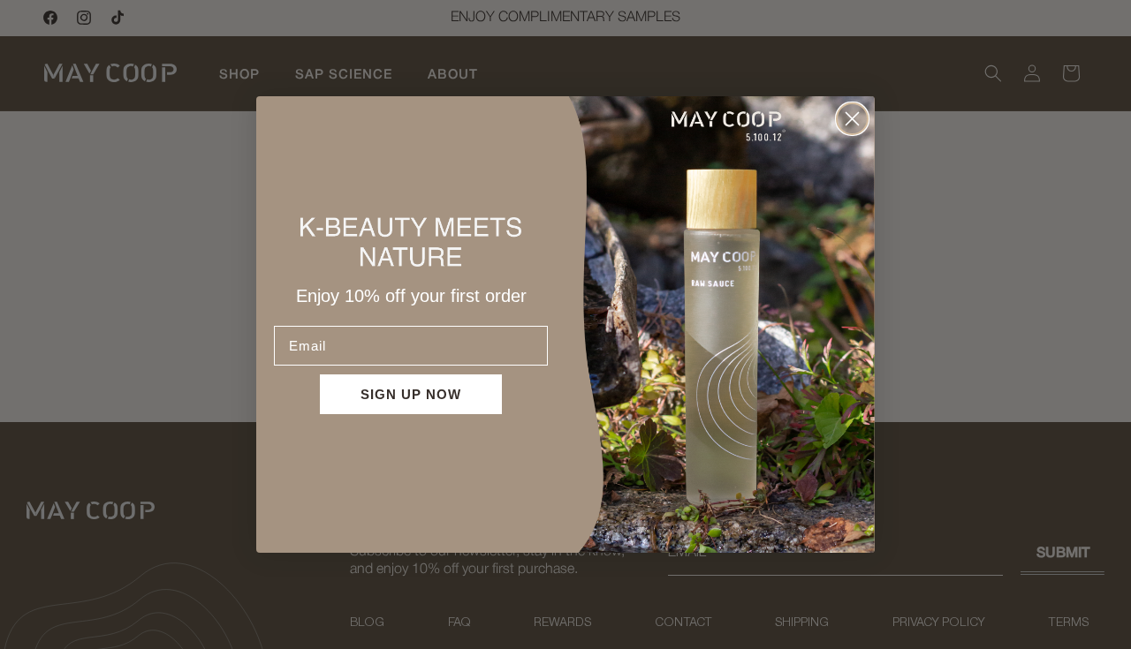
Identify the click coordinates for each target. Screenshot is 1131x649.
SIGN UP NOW (411, 394)
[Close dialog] (852, 118)
